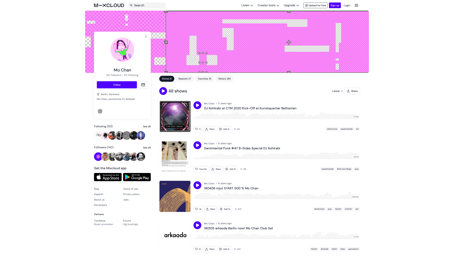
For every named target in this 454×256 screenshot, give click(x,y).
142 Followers (113, 75)
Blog (96, 188)
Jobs (126, 199)
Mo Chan (209, 103)
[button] (163, 91)
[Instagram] (100, 111)
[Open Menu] (356, 5)
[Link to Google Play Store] (137, 177)
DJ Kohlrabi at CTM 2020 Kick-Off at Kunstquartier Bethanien (250, 108)
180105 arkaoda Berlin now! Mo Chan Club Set (238, 228)
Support (98, 194)
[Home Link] (109, 5)
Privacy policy (131, 194)
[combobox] (146, 36)
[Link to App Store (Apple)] (108, 177)
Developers (100, 205)
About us (99, 199)
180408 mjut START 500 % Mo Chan (231, 188)
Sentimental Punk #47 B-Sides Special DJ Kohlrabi (242, 148)
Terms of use (130, 188)
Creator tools (266, 5)
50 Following (131, 75)
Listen (245, 5)
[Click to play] (197, 105)
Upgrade (289, 5)
